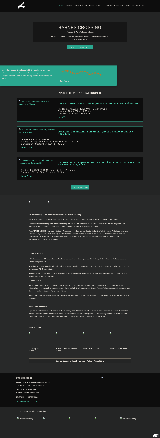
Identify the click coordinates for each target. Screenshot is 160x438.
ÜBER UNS (118, 6)
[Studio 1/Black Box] (93, 333)
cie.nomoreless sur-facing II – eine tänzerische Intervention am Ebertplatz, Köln (99, 163)
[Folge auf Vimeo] (63, 381)
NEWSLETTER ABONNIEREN (80, 47)
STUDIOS (79, 6)
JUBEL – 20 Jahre (104, 6)
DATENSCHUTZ (33, 402)
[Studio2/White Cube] (120, 333)
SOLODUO (89, 6)
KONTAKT (130, 6)
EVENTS (69, 6)
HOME (60, 6)
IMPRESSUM (21, 402)
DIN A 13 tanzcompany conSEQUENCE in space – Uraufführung (98, 103)
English (140, 6)
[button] (156, 435)
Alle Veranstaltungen (80, 187)
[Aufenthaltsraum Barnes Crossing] (66, 333)
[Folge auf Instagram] (66, 381)
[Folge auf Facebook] (60, 381)
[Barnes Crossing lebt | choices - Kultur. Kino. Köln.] (80, 361)
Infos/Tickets (64, 117)
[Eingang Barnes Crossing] (39, 333)
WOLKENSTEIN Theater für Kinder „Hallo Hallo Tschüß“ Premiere (95, 133)
